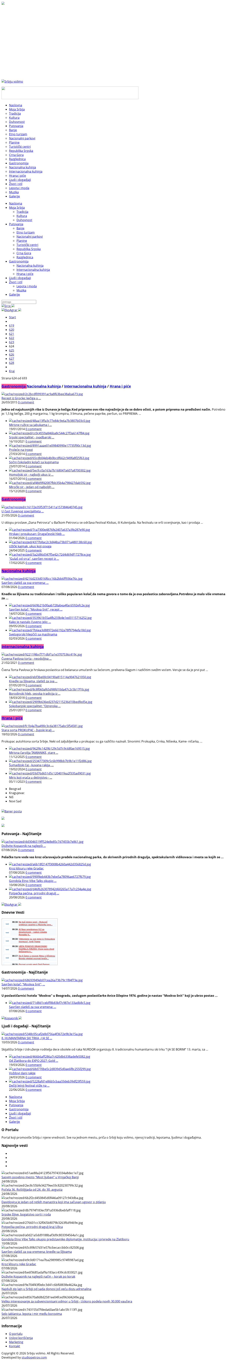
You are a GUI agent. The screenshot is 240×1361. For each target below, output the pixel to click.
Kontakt (14, 1346)
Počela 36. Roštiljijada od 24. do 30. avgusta (32, 1190)
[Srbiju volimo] (12, 81)
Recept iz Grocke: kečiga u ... (21, 398)
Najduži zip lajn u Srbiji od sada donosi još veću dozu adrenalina (46, 1289)
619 (11, 325)
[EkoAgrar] (11, 310)
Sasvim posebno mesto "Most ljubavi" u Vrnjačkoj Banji (40, 1177)
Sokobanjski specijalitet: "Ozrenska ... (35, 706)
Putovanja (16, 224)
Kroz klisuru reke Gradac (26, 868)
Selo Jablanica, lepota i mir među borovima (32, 1314)
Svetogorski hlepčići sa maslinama (33, 634)
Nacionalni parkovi (29, 236)
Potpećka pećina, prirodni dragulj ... (34, 893)
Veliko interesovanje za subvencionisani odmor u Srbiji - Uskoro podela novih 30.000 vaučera (67, 1301)
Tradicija (22, 212)
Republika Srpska (28, 249)
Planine (21, 241)
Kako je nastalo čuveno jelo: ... (30, 622)
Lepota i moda (26, 286)
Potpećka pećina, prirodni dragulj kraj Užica (32, 1227)
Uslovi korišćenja (21, 1338)
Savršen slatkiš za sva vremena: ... (25, 583)
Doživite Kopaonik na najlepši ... (24, 846)
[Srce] (8, 306)
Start (12, 317)
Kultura (21, 216)
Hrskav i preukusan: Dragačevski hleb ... (37, 534)
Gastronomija (18, 261)
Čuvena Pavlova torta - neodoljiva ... (27, 659)
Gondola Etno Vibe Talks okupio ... (32, 881)
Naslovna (15, 203)
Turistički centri (27, 245)
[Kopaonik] (12, 1018)
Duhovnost (24, 220)
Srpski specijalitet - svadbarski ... (31, 437)
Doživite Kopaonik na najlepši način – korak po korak (38, 1276)
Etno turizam (25, 232)
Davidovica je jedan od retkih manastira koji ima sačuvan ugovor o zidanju (54, 1202)
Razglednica (24, 257)
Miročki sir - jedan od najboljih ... (31, 487)
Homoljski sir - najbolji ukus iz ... (31, 474)
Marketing (16, 1342)
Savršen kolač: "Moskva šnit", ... (23, 984)
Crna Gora (23, 253)
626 (11, 354)
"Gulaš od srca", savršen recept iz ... (34, 559)
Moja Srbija (17, 207)
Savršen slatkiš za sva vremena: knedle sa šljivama (37, 1252)
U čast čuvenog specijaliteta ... (23, 511)
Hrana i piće (24, 274)
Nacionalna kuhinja (30, 265)
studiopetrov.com (34, 1357)
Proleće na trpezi (21, 450)
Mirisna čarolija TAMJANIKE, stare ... (33, 753)
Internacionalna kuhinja (33, 270)
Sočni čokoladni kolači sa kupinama (34, 462)
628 (11, 363)
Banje (20, 228)
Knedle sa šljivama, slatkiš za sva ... (33, 681)
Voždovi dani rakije (22, 1073)
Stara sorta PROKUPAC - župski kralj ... (28, 730)
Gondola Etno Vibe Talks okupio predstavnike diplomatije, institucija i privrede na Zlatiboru (65, 1239)
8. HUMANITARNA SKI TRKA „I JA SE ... (27, 1038)
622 (11, 338)
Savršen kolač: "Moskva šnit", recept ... (35, 609)
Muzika (21, 290)
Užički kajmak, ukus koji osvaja (30, 546)
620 (11, 330)
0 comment (26, 402)
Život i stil (15, 282)
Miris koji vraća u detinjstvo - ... (30, 777)
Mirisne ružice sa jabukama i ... (30, 425)
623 (11, 342)
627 (11, 359)
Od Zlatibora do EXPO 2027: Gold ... (33, 1061)
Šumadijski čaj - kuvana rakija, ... (31, 765)
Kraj (12, 371)
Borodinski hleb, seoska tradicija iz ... (34, 694)
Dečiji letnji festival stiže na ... (29, 1085)
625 (11, 350)
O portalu (15, 1334)
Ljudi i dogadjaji (20, 278)
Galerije (14, 294)
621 (11, 334)
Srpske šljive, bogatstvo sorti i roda (26, 1214)
